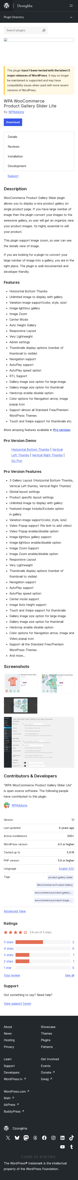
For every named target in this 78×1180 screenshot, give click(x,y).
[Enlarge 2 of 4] (69, 678)
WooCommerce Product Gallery (55, 884)
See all (69, 975)
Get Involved (50, 1059)
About (8, 1027)
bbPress (11, 1105)
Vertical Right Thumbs (47, 455)
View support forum (17, 1003)
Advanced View (15, 911)
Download (13, 122)
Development (17, 166)
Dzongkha (20, 1128)
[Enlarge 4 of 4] (69, 722)
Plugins (46, 1040)
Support (13, 176)
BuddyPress (14, 1111)
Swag (46, 1079)
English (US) (66, 868)
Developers (12, 1072)
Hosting (9, 1040)
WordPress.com (17, 1091)
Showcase (48, 1027)
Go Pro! (16, 461)
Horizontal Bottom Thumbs (30, 449)
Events (46, 1066)
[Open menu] (72, 5)
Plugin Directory (14, 17)
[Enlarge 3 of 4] (32, 702)
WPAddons (16, 112)
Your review (12, 975)
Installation (15, 156)
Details (12, 137)
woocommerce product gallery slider (54, 892)
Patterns (47, 1047)
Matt (9, 1098)
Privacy (9, 1047)
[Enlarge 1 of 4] (32, 678)
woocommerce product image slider (54, 900)
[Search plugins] (44, 30)
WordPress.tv (15, 1079)
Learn (8, 1059)
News (8, 1033)
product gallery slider (60, 877)
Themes (46, 1033)
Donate (48, 1072)
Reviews (14, 146)
